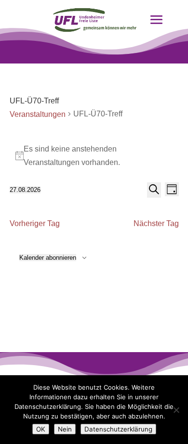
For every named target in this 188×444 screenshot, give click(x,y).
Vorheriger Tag (35, 223)
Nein (65, 429)
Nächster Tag (156, 223)
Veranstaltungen (38, 114)
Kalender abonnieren (47, 257)
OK (40, 429)
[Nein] (176, 410)
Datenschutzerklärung (118, 429)
